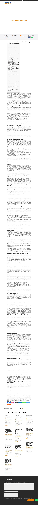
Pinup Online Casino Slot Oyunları (12, 66)
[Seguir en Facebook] (29, 37)
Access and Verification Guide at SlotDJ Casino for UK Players (18, 417)
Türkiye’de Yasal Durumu (11, 60)
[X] (16, 402)
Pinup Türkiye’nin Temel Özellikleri (12, 46)
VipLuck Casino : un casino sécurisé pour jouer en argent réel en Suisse (8, 461)
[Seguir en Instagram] (30, 37)
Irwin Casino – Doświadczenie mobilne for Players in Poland (8, 416)
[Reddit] (9, 404)
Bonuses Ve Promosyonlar (11, 61)
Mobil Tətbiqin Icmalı (10, 70)
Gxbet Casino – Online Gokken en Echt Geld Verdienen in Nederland (29, 429)
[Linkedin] (20, 402)
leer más (6, 425)
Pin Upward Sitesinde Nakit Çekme (12, 83)
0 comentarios (24, 35)
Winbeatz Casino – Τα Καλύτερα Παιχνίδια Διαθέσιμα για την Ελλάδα (18, 431)
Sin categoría (15, 35)
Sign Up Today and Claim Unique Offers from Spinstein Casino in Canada (8, 431)
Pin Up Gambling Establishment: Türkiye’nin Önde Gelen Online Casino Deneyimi (13, 75)
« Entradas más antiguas (8, 472)
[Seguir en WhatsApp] (32, 37)
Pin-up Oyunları (10, 88)
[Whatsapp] (24, 402)
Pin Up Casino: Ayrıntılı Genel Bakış (12, 67)
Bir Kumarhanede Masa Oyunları (12, 71)
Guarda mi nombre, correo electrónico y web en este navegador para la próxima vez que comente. (18, 498)
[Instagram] (12, 402)
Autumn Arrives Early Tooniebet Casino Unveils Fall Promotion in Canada (29, 444)
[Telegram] (28, 402)
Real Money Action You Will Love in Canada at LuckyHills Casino (29, 416)
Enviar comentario (31, 500)
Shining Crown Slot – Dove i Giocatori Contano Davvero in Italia (18, 447)
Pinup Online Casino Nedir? (11, 57)
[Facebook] (9, 402)
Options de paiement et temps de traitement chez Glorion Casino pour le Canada (8, 446)
